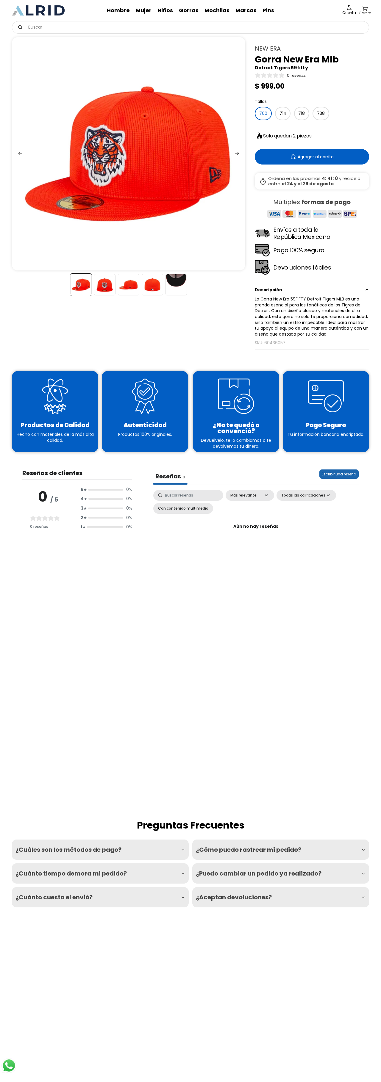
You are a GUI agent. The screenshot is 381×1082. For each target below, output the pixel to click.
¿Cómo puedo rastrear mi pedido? (248, 849)
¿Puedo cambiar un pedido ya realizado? (258, 873)
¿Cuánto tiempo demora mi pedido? (71, 873)
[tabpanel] (256, 540)
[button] (106, 490)
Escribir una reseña (339, 474)
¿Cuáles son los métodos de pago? (68, 849)
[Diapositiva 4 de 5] (152, 284)
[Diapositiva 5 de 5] (176, 284)
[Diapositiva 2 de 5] (104, 284)
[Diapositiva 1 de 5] (81, 284)
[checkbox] (183, 508)
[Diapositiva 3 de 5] (128, 284)
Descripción (268, 290)
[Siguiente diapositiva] (238, 153)
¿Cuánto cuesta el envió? (54, 897)
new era (268, 48)
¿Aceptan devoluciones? (234, 897)
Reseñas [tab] (170, 476)
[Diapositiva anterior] (18, 153)
